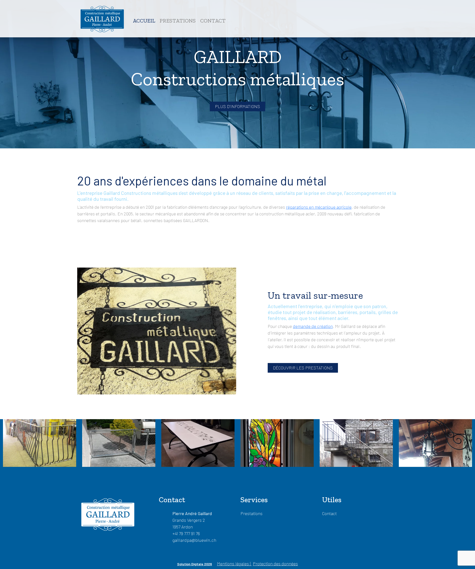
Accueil (144, 20)
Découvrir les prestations (303, 367)
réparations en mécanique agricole (319, 207)
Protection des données (275, 563)
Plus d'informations (237, 106)
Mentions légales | (234, 563)
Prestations (178, 20)
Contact (213, 20)
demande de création (313, 326)
